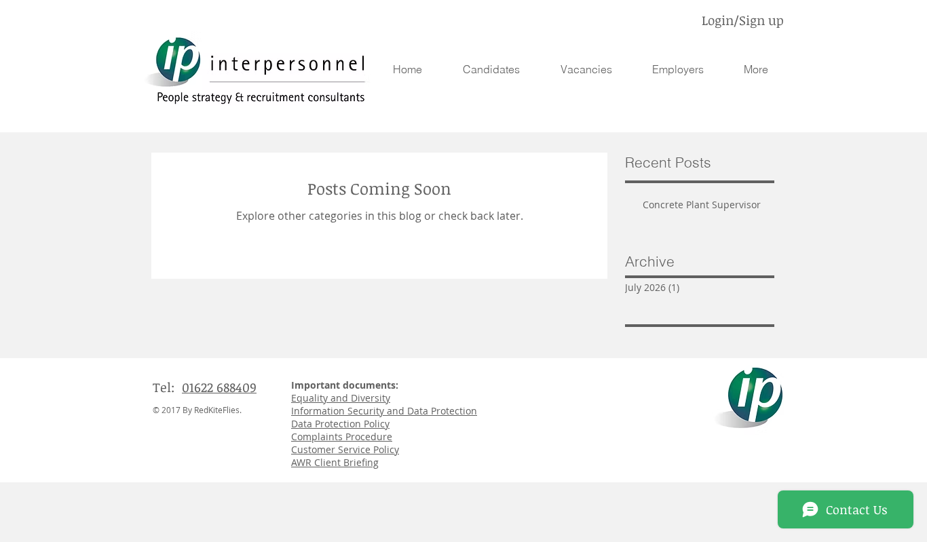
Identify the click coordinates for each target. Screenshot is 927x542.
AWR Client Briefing (335, 462)
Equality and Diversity (340, 397)
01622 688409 (219, 387)
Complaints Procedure (341, 436)
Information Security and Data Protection (384, 410)
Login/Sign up (743, 20)
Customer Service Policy (345, 449)
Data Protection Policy (340, 423)
